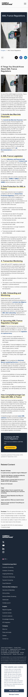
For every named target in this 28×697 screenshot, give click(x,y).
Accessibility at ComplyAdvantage (10, 652)
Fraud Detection (6, 583)
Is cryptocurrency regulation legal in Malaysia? (14, 472)
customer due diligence (19, 302)
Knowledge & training (8, 619)
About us (4, 629)
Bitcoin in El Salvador (7, 484)
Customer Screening (7, 567)
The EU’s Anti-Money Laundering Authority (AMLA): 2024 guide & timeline (13, 476)
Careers (4, 635)
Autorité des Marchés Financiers (13, 120)
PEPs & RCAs (6, 593)
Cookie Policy (17, 647)
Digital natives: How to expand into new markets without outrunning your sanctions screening (13, 491)
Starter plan (5, 599)
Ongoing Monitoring (7, 573)
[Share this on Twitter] (16, 57)
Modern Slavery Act (18, 654)
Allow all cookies (14, 690)
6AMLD (3, 182)
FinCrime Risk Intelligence (9, 587)
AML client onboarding (9, 313)
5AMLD (16, 178)
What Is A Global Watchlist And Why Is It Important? (12, 496)
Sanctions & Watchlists (8, 590)
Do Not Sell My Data (13, 651)
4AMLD (11, 178)
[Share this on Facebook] (20, 57)
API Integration (6, 622)
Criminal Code (23, 161)
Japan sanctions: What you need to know (12, 500)
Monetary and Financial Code (16, 159)
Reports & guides (6, 609)
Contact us (5, 638)
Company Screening (7, 570)
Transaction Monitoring (8, 577)
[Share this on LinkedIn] (25, 57)
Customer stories (6, 613)
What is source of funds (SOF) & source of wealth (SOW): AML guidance (12, 480)
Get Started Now (10, 447)
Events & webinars (7, 616)
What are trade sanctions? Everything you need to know (12, 503)
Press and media (6, 632)
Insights (3, 50)
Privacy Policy (5, 649)
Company (5, 626)
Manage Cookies (14, 694)
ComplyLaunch (6, 603)
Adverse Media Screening (9, 596)
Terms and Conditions (7, 647)
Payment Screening (7, 580)
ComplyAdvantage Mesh (9, 564)
